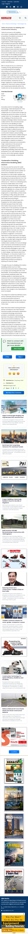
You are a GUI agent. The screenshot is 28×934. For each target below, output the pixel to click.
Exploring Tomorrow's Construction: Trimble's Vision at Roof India (12, 589)
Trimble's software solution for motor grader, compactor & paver (13, 621)
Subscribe (16, 1)
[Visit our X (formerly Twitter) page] (10, 7)
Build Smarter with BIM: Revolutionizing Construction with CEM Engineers (13, 532)
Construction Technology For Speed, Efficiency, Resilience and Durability (12, 678)
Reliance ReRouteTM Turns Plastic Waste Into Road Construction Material (13, 710)
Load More (14, 751)
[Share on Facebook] (11, 388)
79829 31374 (14, 907)
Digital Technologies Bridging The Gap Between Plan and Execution (13, 416)
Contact (4, 1)
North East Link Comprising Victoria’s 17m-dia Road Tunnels (12, 446)
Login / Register (6, 4)
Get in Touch (18, 348)
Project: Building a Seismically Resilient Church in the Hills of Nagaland (11, 501)
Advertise (10, 1)
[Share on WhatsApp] (18, 388)
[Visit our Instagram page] (17, 7)
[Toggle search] (25, 18)
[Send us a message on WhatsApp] (21, 7)
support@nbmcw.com (8, 910)
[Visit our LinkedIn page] (6, 7)
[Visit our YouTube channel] (14, 7)
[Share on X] (15, 388)
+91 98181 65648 (7, 907)
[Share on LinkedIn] (13, 388)
